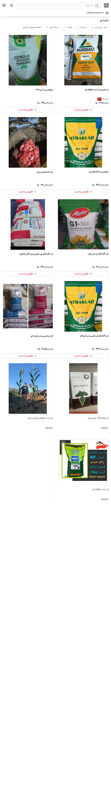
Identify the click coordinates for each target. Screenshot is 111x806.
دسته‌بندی (53, 27)
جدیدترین (99, 27)
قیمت (69, 27)
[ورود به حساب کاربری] (11, 5)
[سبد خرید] (4, 5)
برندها (83, 27)
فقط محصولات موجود (31, 27)
